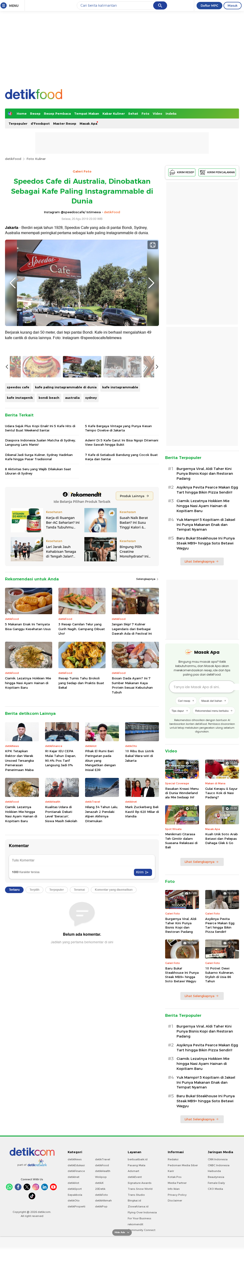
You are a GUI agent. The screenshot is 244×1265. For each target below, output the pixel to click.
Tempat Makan (86, 113)
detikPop (101, 1206)
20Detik (100, 1189)
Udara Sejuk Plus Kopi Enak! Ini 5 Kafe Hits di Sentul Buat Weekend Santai (40, 428)
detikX (99, 1183)
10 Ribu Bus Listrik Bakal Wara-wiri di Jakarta (139, 755)
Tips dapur (178, 710)
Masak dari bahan (211, 700)
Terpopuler (18, 123)
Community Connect (141, 1230)
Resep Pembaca (57, 113)
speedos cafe (18, 387)
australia (72, 398)
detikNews (75, 1159)
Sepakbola (75, 1194)
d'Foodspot (40, 123)
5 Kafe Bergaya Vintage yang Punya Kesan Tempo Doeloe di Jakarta (118, 428)
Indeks (171, 113)
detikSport (75, 1189)
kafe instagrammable (120, 387)
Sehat (133, 113)
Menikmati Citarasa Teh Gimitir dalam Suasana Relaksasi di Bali (181, 840)
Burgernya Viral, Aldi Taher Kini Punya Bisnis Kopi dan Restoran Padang (205, 474)
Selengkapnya (146, 579)
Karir (171, 1171)
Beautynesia (216, 1177)
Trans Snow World (140, 1189)
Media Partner (177, 1183)
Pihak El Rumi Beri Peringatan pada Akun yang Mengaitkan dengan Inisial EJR (100, 760)
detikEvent (135, 1177)
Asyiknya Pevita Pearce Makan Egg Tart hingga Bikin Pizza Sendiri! (207, 489)
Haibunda (214, 1171)
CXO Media (215, 1189)
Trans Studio (136, 1194)
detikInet (73, 1177)
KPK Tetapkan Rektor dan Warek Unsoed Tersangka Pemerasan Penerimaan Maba (19, 760)
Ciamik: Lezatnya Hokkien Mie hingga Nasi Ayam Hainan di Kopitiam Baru (28, 682)
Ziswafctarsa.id (138, 1206)
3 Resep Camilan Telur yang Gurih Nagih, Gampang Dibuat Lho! (81, 628)
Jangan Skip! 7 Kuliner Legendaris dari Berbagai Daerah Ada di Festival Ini (132, 628)
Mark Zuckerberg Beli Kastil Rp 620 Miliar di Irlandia (142, 811)
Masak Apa (88, 123)
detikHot (73, 1183)
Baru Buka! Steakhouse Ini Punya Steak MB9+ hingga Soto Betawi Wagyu (206, 543)
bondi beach (49, 398)
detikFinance (76, 1171)
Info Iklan (174, 1189)
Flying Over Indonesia (142, 1212)
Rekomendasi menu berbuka (212, 710)
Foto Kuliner (36, 159)
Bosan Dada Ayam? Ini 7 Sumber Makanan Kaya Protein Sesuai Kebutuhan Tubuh (132, 685)
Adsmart (133, 1171)
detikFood (13, 159)
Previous (12, 283)
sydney (91, 398)
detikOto (74, 1200)
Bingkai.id (134, 1200)
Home (22, 113)
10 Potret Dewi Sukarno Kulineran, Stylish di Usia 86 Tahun (219, 974)
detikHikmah (103, 1200)
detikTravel (102, 1159)
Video (157, 113)
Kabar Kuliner (113, 113)
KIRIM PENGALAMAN (221, 172)
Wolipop (101, 1177)
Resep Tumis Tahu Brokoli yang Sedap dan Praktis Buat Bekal (81, 682)
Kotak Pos (175, 1177)
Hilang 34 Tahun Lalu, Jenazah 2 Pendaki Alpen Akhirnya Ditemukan (101, 814)
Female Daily (216, 1183)
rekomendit (135, 1224)
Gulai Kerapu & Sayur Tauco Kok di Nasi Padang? (221, 793)
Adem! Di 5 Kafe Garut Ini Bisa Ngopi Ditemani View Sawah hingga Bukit (121, 442)
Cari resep (184, 700)
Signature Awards (140, 1183)
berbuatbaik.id (137, 1159)
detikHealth (102, 1171)
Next (151, 283)
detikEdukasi (76, 1165)
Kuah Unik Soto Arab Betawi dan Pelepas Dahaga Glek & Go (221, 838)
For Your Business (139, 1218)
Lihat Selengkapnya (199, 561)
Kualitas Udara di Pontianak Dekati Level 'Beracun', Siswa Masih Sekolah (61, 814)
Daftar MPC (209, 5)
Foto (145, 113)
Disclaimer (175, 1200)
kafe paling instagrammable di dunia (66, 387)
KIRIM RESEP (185, 172)
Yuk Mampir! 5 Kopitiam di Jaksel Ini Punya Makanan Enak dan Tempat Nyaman (206, 525)
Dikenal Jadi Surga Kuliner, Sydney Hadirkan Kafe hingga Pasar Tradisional (39, 457)
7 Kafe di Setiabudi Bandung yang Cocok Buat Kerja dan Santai (121, 457)
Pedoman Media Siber (183, 1165)
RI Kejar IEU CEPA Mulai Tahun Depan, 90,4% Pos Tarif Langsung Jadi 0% (60, 758)
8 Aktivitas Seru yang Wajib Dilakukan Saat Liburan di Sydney (38, 471)
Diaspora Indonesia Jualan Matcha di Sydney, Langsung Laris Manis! (40, 442)
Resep (35, 113)
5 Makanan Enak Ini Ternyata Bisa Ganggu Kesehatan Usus (28, 626)
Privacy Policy (177, 1194)
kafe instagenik (20, 398)
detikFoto (101, 1194)
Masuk (233, 5)
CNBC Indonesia (218, 1165)
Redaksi (173, 1159)
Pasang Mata (136, 1165)
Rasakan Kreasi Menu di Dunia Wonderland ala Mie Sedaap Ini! (182, 793)
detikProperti (76, 1206)
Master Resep (64, 123)
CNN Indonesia (218, 1159)
